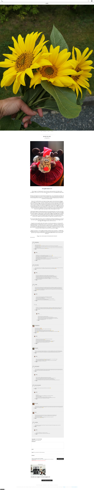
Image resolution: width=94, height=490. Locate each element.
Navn (33, 449)
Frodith (36, 284)
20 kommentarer (47, 137)
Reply (36, 260)
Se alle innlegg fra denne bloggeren (47, 480)
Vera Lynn (36, 403)
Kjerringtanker (37, 366)
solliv (47, 3)
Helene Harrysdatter (38, 385)
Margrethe (36, 348)
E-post (38, 452)
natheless (36, 422)
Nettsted (33, 455)
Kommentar (34, 441)
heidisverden (37, 242)
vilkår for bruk (61, 460)
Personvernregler (58, 460)
